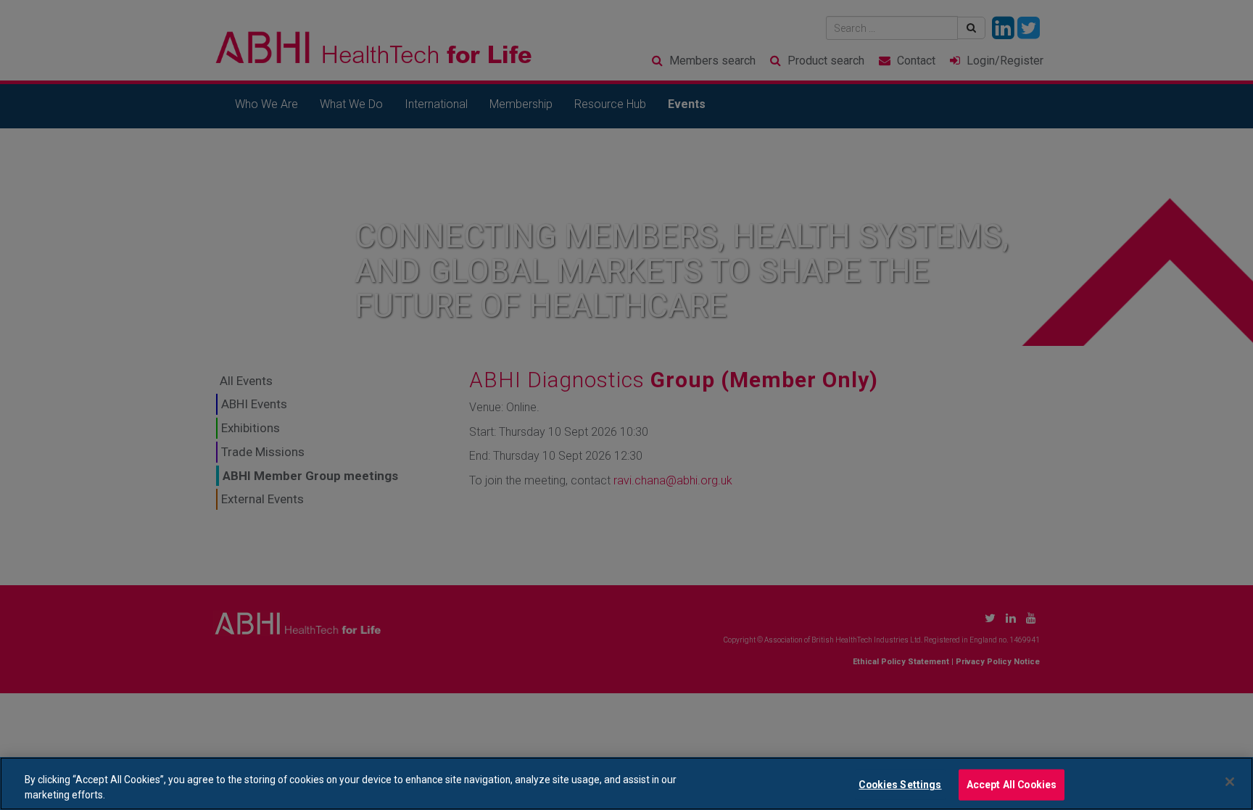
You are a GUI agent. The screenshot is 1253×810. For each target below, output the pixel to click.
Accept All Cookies (1012, 784)
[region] (626, 783)
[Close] (1230, 782)
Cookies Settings (900, 784)
